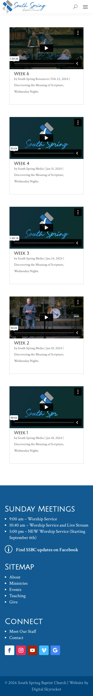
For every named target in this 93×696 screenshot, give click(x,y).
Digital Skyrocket (46, 689)
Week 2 (21, 343)
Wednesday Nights (26, 92)
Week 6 (21, 73)
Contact (16, 638)
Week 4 (21, 163)
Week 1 (21, 432)
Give (13, 602)
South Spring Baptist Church (42, 682)
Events (15, 590)
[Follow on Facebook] (9, 650)
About (15, 577)
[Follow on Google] (55, 650)
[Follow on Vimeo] (44, 650)
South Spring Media (31, 169)
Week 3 (21, 253)
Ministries (18, 583)
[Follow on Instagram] (21, 650)
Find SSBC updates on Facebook (47, 550)
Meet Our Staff (22, 631)
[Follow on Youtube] (32, 650)
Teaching (17, 596)
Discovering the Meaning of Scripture (38, 85)
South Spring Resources (33, 79)
